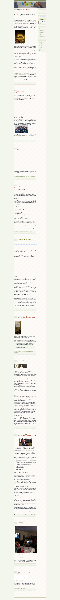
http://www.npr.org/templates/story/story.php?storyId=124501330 (28, 450)
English (18, 308)
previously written (22, 200)
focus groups (16, 176)
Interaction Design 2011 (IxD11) (31, 199)
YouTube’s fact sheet (16, 482)
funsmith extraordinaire (32, 206)
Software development (41, 35)
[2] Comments (15, 92)
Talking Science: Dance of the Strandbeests (21, 214)
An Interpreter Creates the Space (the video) (24, 239)
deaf (17, 308)
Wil (23, 136)
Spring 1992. (27, 20)
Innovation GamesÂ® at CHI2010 (22, 316)
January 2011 (40, 43)
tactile (24, 231)
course (21, 351)
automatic (16, 514)
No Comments (18, 10)
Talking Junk (19, 185)
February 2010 (40, 46)
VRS (32, 514)
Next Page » (25, 596)
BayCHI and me (19, 8)
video (30, 308)
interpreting (23, 308)
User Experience (28, 9)
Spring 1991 (24, 20)
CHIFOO (30, 46)
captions (18, 514)
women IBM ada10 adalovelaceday (19, 426)
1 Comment (15, 150)
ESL (20, 514)
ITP (25, 514)
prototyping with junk (22, 231)
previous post (19, 118)
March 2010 (40, 45)
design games (16, 231)
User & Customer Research (28, 572)
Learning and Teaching (41, 32)
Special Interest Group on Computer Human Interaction (20, 15)
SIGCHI (25, 9)
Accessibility (24, 435)
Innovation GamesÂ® (16, 152)
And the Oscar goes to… (21, 522)
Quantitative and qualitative (21, 571)
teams (26, 231)
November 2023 (40, 42)
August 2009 (40, 48)
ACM (34, 14)
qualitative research (32, 176)
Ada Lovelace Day (29, 369)
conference (19, 351)
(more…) (26, 347)
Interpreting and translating (28, 435)
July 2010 (40, 44)
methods (28, 176)
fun (25, 351)
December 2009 (40, 47)
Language (32, 435)
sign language (28, 308)
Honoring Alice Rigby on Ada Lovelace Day (23, 360)
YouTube (34, 514)
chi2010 (17, 351)
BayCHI (23, 9)
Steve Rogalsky (20, 136)
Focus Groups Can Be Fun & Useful (22, 90)
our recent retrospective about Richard (30, 25)
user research (30, 231)
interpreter (21, 308)
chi (15, 351)
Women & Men (40, 37)
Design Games (24, 317)
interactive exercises (25, 176)
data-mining (19, 588)
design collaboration (23, 222)
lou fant (25, 308)
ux (16, 177)
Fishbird (43, 2)
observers (32, 351)
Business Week (29, 134)
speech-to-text (27, 514)
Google (21, 514)
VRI (31, 514)
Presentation (32, 317)
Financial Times (17, 135)
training (28, 231)
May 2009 (40, 49)
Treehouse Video (23, 281)
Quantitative (24, 572)
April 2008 (40, 50)
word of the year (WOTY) (24, 193)
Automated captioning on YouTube (22, 434)
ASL (15, 308)
